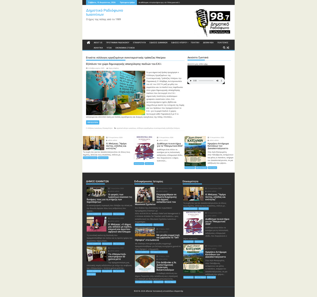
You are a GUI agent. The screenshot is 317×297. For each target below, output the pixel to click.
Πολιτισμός (222, 43)
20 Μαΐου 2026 (163, 256)
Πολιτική (195, 43)
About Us (98, 43)
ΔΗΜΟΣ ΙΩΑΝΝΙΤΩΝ (94, 214)
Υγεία (109, 48)
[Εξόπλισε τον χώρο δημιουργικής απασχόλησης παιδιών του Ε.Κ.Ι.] (115, 72)
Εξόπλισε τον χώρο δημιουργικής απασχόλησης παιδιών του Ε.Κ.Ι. (124, 63)
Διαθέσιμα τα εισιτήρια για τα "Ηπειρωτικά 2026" (161, 2)
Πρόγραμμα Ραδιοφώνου (117, 43)
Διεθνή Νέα (208, 43)
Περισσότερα (92, 122)
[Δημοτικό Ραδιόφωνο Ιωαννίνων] (88, 42)
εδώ (206, 64)
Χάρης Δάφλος (113, 68)
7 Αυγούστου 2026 (117, 188)
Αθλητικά (98, 48)
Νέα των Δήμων (201, 168)
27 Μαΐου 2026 (163, 229)
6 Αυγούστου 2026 (117, 218)
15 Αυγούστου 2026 (115, 137)
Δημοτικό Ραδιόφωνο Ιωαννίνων (104, 12)
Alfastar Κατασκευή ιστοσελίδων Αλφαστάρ (164, 291)
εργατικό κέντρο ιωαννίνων (126, 128)
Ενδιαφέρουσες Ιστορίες (144, 225)
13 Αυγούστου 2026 (165, 137)
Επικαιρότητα (139, 43)
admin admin (112, 140)
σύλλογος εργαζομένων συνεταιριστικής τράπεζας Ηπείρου (158, 128)
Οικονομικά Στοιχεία (125, 48)
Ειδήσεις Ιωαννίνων (158, 43)
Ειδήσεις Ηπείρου (179, 43)
